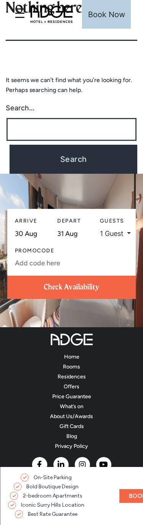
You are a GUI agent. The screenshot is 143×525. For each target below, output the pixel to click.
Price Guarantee (71, 396)
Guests (112, 221)
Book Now (106, 14)
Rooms (71, 366)
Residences (72, 376)
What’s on (72, 406)
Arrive (26, 221)
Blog (71, 436)
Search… (20, 108)
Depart (69, 221)
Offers (71, 386)
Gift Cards (71, 426)
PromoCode (35, 250)
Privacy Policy (71, 446)
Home (71, 357)
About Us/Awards (71, 416)
